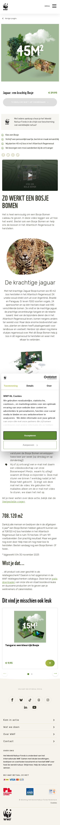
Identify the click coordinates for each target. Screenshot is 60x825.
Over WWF (9, 734)
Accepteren (30, 435)
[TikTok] (30, 699)
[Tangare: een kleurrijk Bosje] (30, 627)
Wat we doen (11, 727)
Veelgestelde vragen (13, 501)
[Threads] (39, 699)
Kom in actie (11, 720)
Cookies (54, 803)
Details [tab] (30, 385)
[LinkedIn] (25, 707)
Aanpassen (28, 445)
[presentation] (5, 673)
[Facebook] (12, 699)
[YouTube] (34, 707)
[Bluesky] (21, 699)
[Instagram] (47, 699)
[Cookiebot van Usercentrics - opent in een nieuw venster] (44, 378)
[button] (30, 175)
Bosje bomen (9, 18)
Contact (8, 741)
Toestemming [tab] (11, 385)
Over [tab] (49, 385)
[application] (30, 175)
